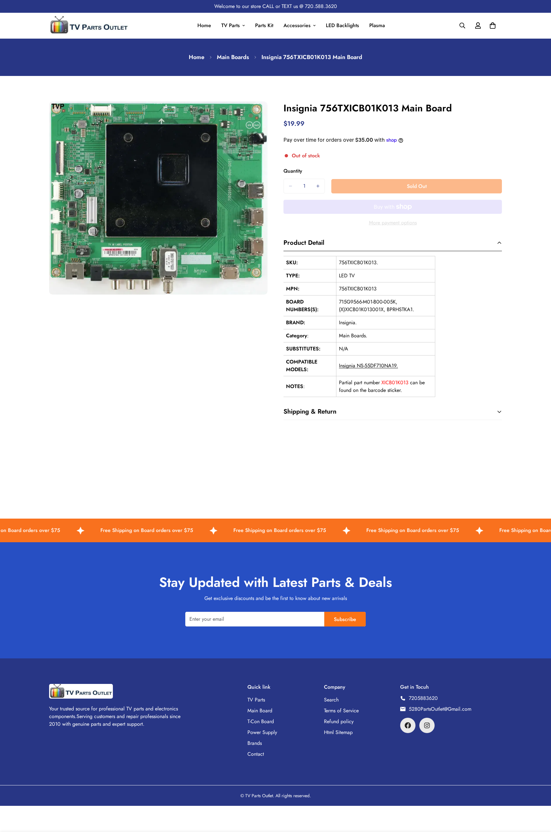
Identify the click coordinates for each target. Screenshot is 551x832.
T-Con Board (260, 721)
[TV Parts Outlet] (89, 26)
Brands (254, 743)
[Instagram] (427, 725)
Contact (255, 754)
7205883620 (423, 698)
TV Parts (230, 25)
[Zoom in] (262, 115)
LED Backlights (342, 25)
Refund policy (339, 721)
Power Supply (262, 732)
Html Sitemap (338, 732)
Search (331, 699)
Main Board (259, 710)
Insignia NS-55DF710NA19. (368, 365)
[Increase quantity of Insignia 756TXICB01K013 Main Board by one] (318, 186)
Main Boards (233, 57)
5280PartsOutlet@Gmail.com (440, 709)
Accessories (297, 25)
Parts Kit (264, 25)
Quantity (292, 171)
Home (204, 25)
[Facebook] (407, 725)
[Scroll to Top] (538, 797)
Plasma (377, 25)
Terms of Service (341, 710)
